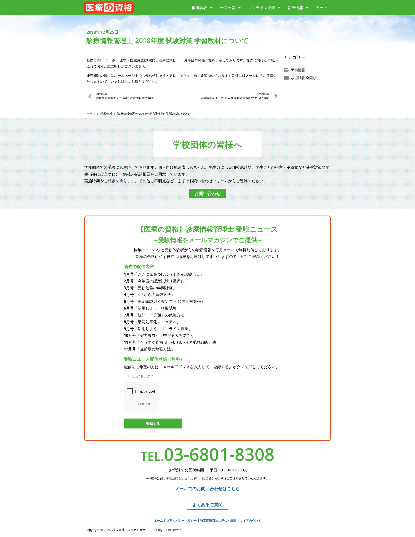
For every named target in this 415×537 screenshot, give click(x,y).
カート (321, 7)
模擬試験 (199, 7)
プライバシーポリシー (181, 520)
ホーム (91, 114)
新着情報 (295, 7)
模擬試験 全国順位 (305, 78)
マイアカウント (250, 520)
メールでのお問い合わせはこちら (207, 488)
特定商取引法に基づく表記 (218, 520)
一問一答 (227, 7)
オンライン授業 (261, 7)
